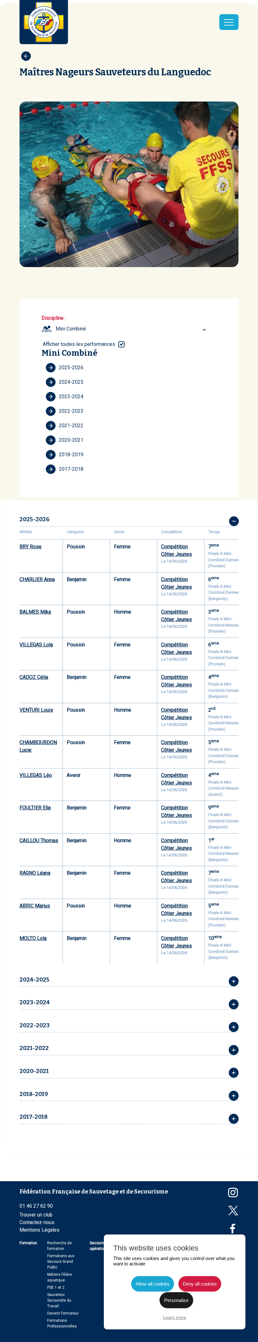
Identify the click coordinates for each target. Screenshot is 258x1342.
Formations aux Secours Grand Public (60, 1261)
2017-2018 (71, 469)
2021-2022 (71, 426)
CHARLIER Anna (37, 579)
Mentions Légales (39, 1230)
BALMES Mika (35, 612)
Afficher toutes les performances (79, 344)
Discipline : (54, 318)
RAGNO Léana (35, 873)
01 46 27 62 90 (36, 1206)
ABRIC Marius (35, 906)
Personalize (176, 1300)
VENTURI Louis (36, 710)
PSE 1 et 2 (55, 1287)
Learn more (174, 1317)
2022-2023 (71, 411)
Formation (28, 1243)
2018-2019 (71, 455)
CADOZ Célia (34, 677)
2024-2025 (71, 382)
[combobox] (132, 329)
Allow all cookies (153, 1284)
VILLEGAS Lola (36, 645)
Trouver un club (36, 1215)
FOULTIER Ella (35, 808)
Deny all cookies (200, 1284)
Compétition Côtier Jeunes (176, 550)
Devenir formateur (63, 1313)
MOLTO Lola (33, 938)
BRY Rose (31, 547)
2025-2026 (71, 368)
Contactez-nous (37, 1222)
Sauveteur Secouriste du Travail (59, 1300)
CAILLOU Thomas (39, 840)
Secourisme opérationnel (100, 1246)
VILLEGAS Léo (36, 775)
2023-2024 (71, 397)
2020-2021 (71, 440)
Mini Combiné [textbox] (71, 329)
